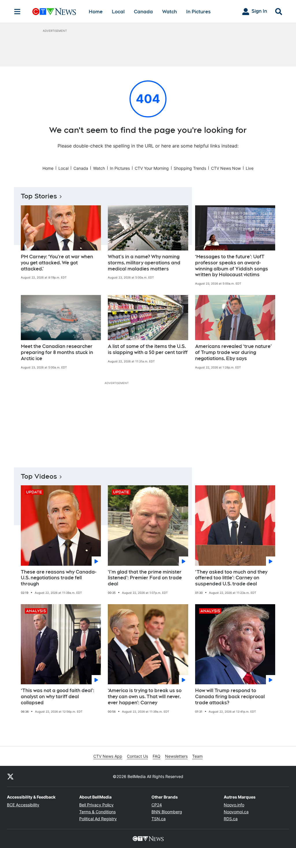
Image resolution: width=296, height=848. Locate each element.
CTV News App (107, 756)
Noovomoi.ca (236, 811)
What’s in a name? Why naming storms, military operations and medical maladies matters (144, 263)
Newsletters (176, 756)
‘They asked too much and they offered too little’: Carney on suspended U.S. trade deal (231, 578)
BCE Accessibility (23, 804)
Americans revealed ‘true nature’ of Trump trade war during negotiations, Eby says (233, 352)
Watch (169, 11)
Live (250, 168)
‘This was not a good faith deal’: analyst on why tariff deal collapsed (57, 696)
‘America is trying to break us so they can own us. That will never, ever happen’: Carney (145, 696)
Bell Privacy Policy (96, 804)
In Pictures (198, 11)
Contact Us (137, 756)
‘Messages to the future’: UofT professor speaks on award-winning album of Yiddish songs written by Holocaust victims (231, 265)
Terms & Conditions (97, 811)
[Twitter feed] (10, 776)
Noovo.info (234, 804)
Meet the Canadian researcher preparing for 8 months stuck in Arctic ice (57, 352)
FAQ (156, 756)
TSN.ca (158, 818)
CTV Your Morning (152, 168)
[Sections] (17, 11)
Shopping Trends (190, 168)
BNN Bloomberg (166, 811)
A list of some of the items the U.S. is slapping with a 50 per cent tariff (148, 349)
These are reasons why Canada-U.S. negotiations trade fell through (58, 578)
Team (197, 756)
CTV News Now (226, 168)
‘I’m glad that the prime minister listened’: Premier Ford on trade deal (145, 578)
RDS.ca (231, 818)
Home (96, 11)
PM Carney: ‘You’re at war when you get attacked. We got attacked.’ (57, 263)
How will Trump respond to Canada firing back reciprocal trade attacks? (230, 696)
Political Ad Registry (98, 818)
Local (118, 11)
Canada (143, 11)
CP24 (156, 804)
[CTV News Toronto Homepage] (54, 11)
